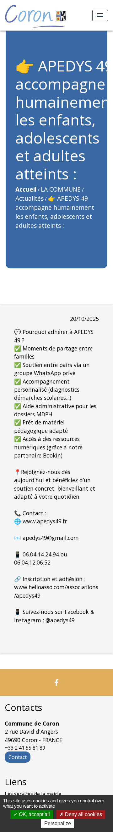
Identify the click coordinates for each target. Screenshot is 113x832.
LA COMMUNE (61, 189)
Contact (17, 757)
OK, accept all (34, 814)
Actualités (29, 198)
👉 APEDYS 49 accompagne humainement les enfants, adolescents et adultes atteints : (54, 211)
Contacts (23, 707)
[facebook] (56, 682)
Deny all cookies (83, 814)
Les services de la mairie (33, 793)
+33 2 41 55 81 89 (25, 747)
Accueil (25, 189)
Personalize (57, 823)
